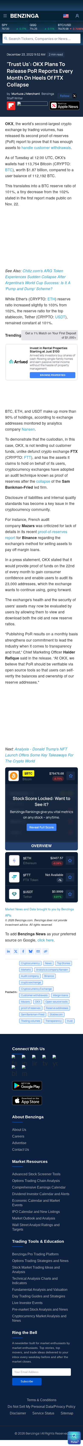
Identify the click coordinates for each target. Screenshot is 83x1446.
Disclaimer (18, 1413)
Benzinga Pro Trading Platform (35, 1254)
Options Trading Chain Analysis (36, 1181)
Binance (49, 976)
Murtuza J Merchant (25, 94)
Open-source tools (56, 1001)
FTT (27, 457)
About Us (19, 1130)
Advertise (19, 1143)
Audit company (30, 976)
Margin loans (60, 995)
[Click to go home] (24, 16)
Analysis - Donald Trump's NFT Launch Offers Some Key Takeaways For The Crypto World (39, 754)
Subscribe (27, 1381)
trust (70, 1021)
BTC (9, 169)
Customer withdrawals (34, 995)
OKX (37, 1001)
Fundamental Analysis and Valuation (39, 1289)
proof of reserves (30, 1008)
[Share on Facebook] (23, 951)
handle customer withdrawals (46, 147)
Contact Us (20, 1149)
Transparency (54, 1021)
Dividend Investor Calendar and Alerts (40, 1194)
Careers (18, 1136)
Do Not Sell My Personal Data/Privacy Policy (41, 1406)
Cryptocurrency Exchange (36, 989)
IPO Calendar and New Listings (36, 1212)
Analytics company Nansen (52, 969)
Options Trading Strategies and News (40, 1261)
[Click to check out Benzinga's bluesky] (14, 1071)
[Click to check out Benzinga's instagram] (24, 1061)
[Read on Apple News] (64, 105)
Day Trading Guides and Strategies (38, 1296)
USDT (60, 316)
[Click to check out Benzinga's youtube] (55, 1061)
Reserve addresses (57, 1008)
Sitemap (67, 1413)
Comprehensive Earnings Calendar (39, 1187)
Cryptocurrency (30, 963)
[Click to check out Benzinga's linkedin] (34, 1061)
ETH (51, 298)
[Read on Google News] (32, 105)
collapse (43, 481)
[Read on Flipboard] (11, 105)
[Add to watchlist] (70, 776)
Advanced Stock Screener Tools (36, 1174)
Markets (26, 969)
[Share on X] (16, 951)
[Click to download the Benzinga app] (27, 1085)
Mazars (25, 1001)
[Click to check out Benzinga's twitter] (45, 1061)
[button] (66, 15)
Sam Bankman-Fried (32, 1014)
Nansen (28, 429)
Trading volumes (30, 1021)
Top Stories (63, 963)
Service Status (43, 1413)
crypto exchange (31, 982)
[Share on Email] (38, 951)
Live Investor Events (27, 1303)
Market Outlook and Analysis (33, 1218)
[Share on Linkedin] (8, 951)
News (48, 963)
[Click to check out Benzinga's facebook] (14, 1061)
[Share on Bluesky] (30, 951)
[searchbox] (44, 38)
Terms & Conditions (41, 1400)
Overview (41, 845)
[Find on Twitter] (74, 96)
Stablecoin (56, 1014)
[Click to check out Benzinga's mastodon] (24, 1071)
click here (45, 940)
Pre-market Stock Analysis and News (40, 1309)
